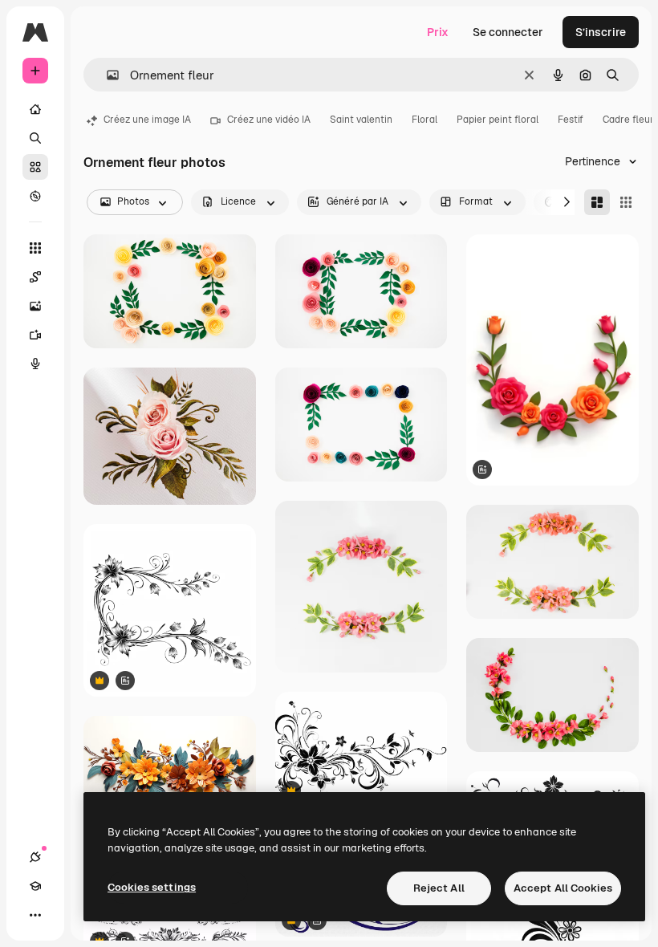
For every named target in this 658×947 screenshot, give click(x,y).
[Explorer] (35, 196)
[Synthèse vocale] (35, 363)
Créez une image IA (147, 119)
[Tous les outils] (35, 248)
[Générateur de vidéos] (35, 335)
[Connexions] (35, 857)
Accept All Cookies (563, 888)
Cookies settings (152, 887)
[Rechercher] (35, 138)
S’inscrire (600, 32)
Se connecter (508, 32)
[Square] (626, 202)
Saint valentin (361, 119)
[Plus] (35, 915)
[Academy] (35, 886)
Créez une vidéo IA (269, 119)
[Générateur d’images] (35, 306)
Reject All (439, 888)
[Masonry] (597, 202)
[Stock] (35, 167)
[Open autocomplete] (106, 75)
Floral (424, 119)
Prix (438, 32)
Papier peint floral (497, 119)
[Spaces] (35, 277)
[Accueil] (35, 109)
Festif (570, 119)
